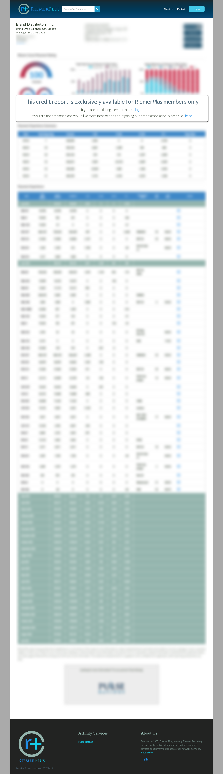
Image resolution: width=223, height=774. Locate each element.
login (138, 109)
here (188, 116)
